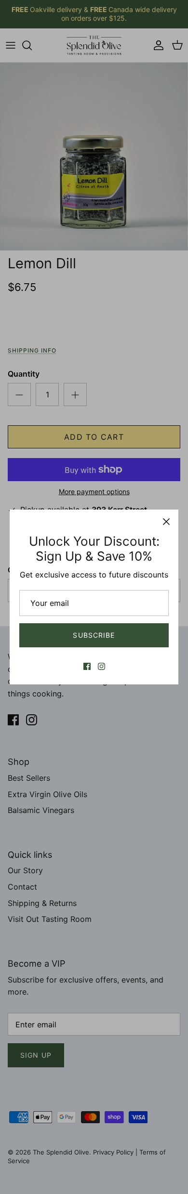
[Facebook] (87, 666)
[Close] (166, 521)
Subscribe (94, 635)
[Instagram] (101, 666)
